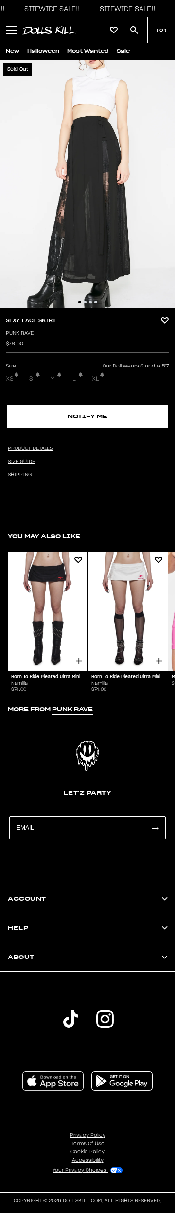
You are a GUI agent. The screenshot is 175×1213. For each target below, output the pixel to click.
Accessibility (88, 1160)
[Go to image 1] (79, 302)
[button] (49, 9)
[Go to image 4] (95, 302)
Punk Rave (20, 333)
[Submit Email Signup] (155, 827)
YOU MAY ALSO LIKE (44, 536)
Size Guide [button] (21, 461)
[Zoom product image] (87, 184)
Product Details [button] (30, 448)
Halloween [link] (43, 51)
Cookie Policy (87, 1151)
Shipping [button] (20, 474)
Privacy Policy (87, 1135)
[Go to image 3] (90, 302)
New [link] (12, 51)
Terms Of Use (88, 1143)
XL (95, 379)
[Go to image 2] (85, 302)
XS (10, 379)
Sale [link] (123, 51)
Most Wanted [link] (88, 51)
